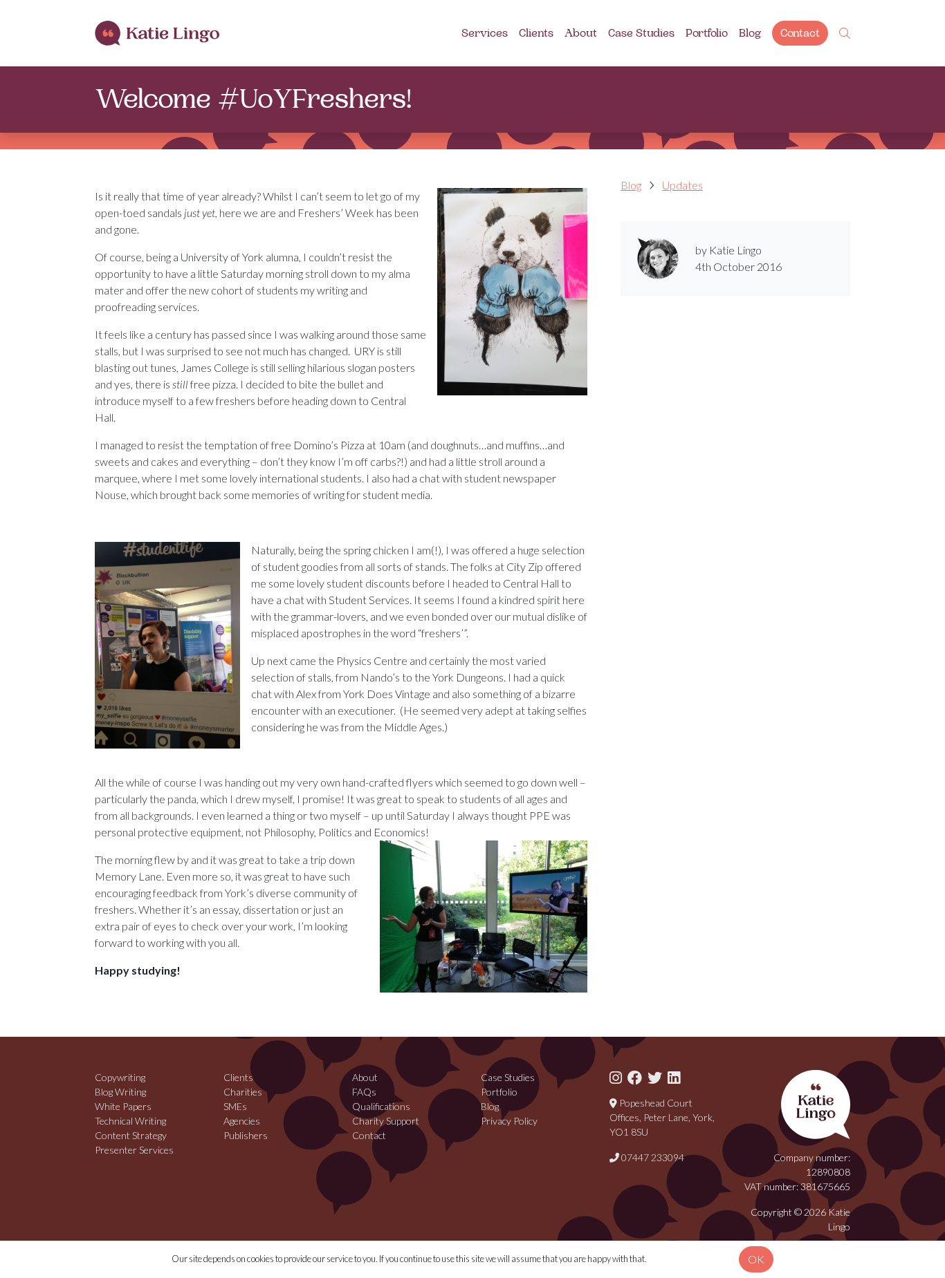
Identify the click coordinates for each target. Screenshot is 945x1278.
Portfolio (707, 33)
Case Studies (641, 33)
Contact (800, 33)
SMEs (235, 1106)
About (581, 33)
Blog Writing (120, 1092)
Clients (536, 33)
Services (484, 33)
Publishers (245, 1135)
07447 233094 (651, 1157)
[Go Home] (157, 33)
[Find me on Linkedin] (674, 1077)
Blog (750, 33)
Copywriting (120, 1077)
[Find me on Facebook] (634, 1077)
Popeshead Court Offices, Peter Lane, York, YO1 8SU (662, 1117)
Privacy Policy (509, 1121)
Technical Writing (130, 1121)
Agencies (241, 1121)
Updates (682, 184)
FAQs (364, 1092)
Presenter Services (134, 1150)
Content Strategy (131, 1135)
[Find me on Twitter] (655, 1077)
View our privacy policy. (690, 1258)
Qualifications (381, 1106)
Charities (242, 1092)
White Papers (123, 1106)
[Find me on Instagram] (615, 1077)
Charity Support (385, 1121)
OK (756, 1259)
